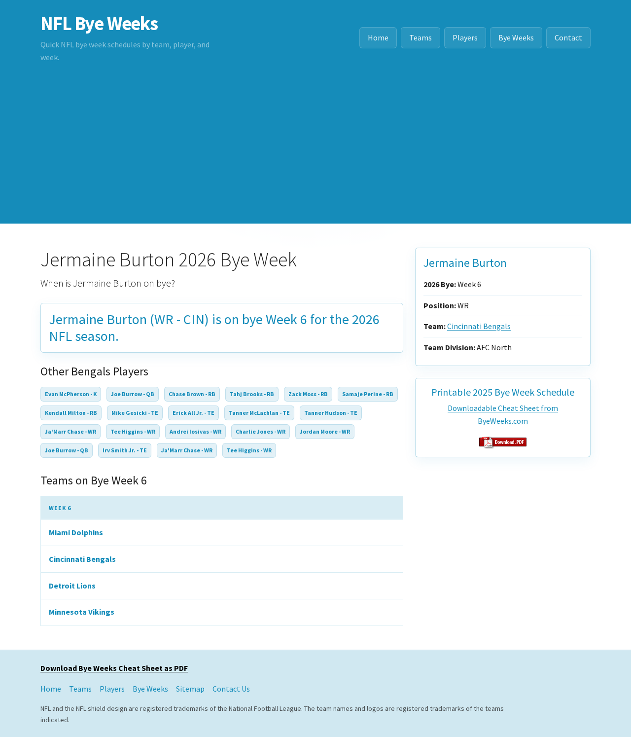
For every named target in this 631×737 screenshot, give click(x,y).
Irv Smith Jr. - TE (125, 450)
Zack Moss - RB (308, 394)
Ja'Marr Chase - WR (70, 431)
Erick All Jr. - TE (193, 412)
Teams (420, 37)
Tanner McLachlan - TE (259, 412)
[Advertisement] (315, 149)
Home (378, 37)
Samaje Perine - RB (367, 394)
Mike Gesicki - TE (134, 412)
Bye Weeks (516, 37)
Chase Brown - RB (192, 394)
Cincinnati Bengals (82, 559)
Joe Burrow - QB (132, 394)
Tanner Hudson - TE (330, 412)
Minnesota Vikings (81, 612)
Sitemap (190, 689)
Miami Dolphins (76, 532)
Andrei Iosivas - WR (195, 431)
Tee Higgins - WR (132, 431)
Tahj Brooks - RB (252, 394)
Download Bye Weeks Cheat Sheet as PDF (114, 668)
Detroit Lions (72, 585)
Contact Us (231, 689)
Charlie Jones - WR (260, 431)
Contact (568, 37)
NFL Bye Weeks (99, 23)
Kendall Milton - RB (71, 412)
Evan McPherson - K (71, 394)
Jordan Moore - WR (325, 431)
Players (465, 37)
